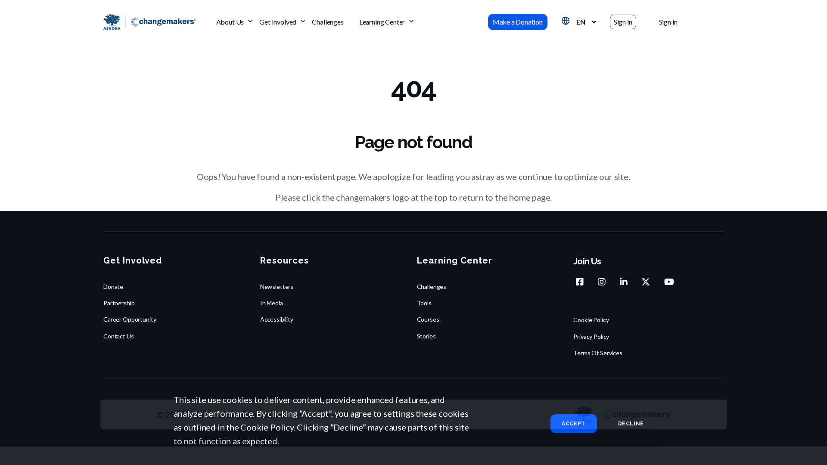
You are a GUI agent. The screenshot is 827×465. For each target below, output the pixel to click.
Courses (428, 319)
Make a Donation (518, 22)
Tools (424, 303)
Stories (426, 336)
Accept (573, 424)
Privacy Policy (591, 336)
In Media (271, 303)
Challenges (327, 22)
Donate (113, 286)
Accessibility (276, 319)
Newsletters (276, 286)
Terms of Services (597, 352)
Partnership (118, 303)
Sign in (623, 22)
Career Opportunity (129, 319)
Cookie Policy (591, 319)
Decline (631, 424)
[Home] (149, 22)
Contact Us (118, 336)
